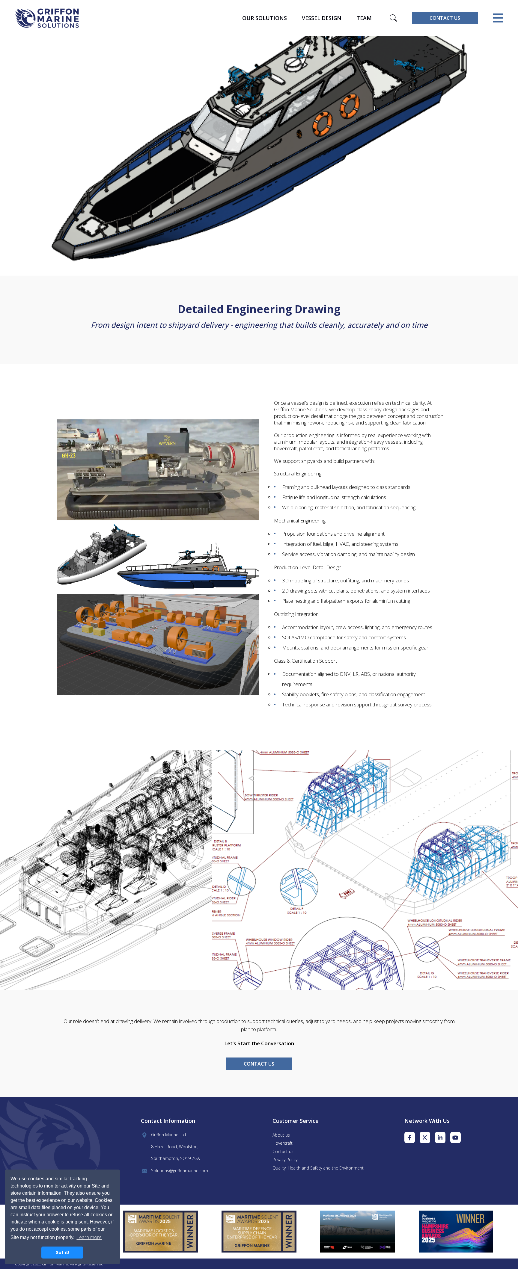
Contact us (282, 1151)
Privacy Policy (284, 1159)
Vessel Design (321, 18)
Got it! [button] (62, 1252)
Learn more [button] (89, 1237)
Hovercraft (282, 1143)
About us (281, 1135)
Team (364, 18)
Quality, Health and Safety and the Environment (318, 1168)
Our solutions (264, 18)
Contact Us (445, 18)
